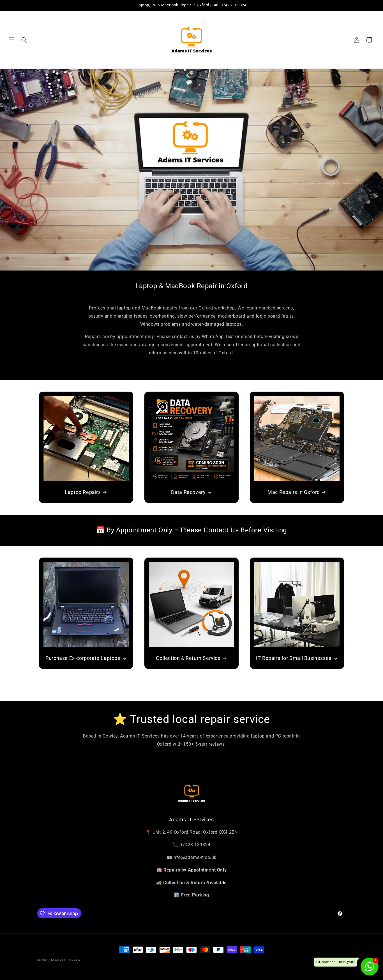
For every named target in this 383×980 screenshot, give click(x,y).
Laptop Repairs (83, 492)
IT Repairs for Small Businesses (293, 658)
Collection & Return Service (188, 658)
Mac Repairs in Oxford (293, 492)
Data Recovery (188, 492)
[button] (12, 40)
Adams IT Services (65, 960)
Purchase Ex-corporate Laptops (82, 658)
